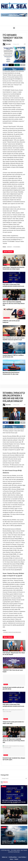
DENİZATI (9, 246)
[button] (14, 28)
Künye (11, 859)
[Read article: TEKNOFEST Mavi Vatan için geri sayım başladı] (14, 663)
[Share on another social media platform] (22, 65)
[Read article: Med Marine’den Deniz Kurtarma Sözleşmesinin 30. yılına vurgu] (14, 365)
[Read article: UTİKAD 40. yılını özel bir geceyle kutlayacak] (14, 313)
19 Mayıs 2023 (16, 44)
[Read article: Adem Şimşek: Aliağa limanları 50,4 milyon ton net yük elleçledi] (14, 645)
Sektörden (6, 264)
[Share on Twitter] (11, 65)
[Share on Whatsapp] (17, 65)
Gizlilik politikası (13, 857)
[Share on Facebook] (5, 65)
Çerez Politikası (22, 857)
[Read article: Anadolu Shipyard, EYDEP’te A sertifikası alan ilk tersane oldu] (14, 348)
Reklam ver (4, 857)
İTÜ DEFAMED (16, 246)
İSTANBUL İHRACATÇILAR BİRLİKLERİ (12, 632)
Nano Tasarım (24, 850)
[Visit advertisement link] (14, 69)
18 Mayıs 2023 (16, 404)
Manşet (6, 281)
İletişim (16, 859)
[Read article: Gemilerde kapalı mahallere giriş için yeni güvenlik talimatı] (14, 680)
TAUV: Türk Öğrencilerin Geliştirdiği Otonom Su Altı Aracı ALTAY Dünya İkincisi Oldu (13, 303)
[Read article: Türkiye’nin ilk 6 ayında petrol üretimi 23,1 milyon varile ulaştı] (14, 714)
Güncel (5, 649)
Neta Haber (8, 44)
